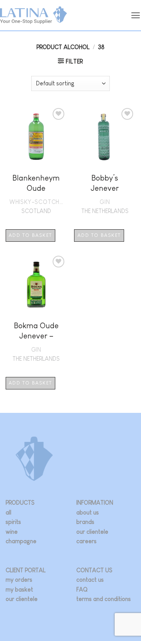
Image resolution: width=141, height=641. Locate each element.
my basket (19, 589)
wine (12, 531)
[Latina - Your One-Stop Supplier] (33, 15)
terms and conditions (103, 599)
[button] (135, 15)
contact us (90, 579)
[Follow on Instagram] (82, 611)
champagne (21, 541)
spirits (13, 522)
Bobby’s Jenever (105, 182)
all (8, 512)
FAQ (82, 589)
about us (87, 512)
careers (86, 541)
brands (85, 522)
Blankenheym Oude (36, 182)
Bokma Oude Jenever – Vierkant (36, 331)
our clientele (92, 531)
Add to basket (30, 235)
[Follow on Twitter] (93, 611)
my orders (19, 579)
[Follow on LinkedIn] (104, 611)
